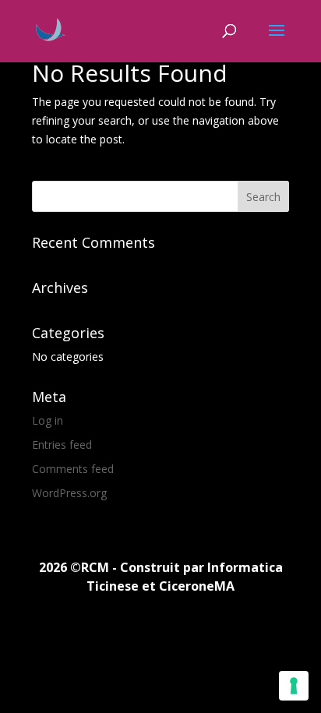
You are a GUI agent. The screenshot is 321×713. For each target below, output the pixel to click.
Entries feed (62, 444)
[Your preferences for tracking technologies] (294, 686)
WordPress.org (69, 492)
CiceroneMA (197, 586)
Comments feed (73, 468)
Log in (47, 420)
